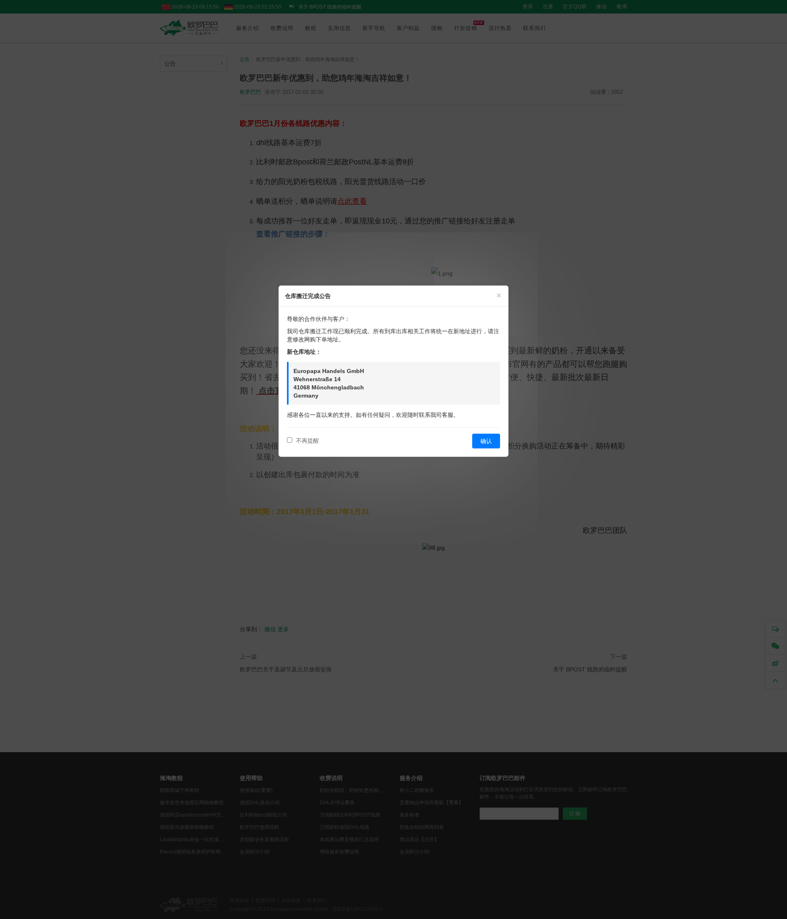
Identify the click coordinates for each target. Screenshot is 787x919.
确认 (486, 441)
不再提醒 (306, 440)
